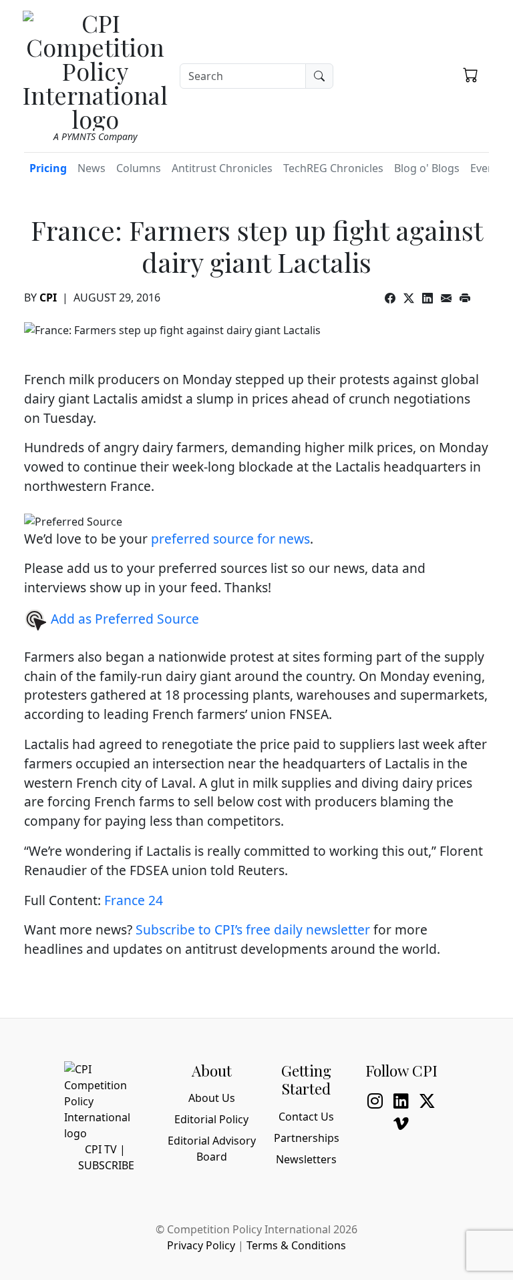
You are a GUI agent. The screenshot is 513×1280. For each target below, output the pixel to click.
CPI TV (101, 1149)
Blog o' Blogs (427, 168)
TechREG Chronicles (333, 168)
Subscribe (106, 1165)
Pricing (48, 168)
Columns (138, 168)
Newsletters (306, 1159)
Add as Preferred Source (123, 619)
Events (487, 168)
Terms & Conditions (296, 1245)
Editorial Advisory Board (212, 1148)
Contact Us (306, 1116)
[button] (470, 74)
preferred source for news (230, 539)
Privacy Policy (201, 1245)
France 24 (133, 900)
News (91, 168)
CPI (48, 297)
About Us (211, 1098)
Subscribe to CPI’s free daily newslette (250, 929)
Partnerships (306, 1138)
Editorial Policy (211, 1119)
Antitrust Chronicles (222, 168)
